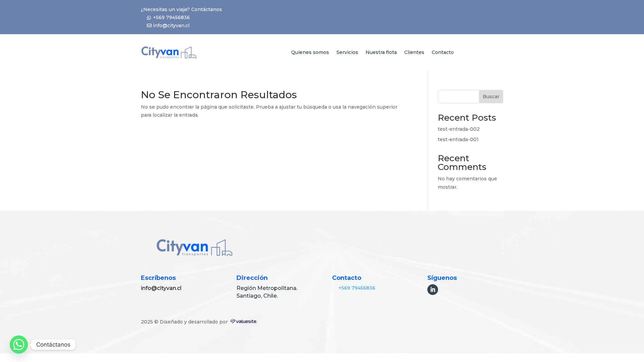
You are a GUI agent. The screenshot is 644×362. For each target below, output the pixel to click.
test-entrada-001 (458, 139)
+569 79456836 (171, 17)
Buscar (491, 97)
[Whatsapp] (19, 345)
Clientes (414, 52)
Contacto (443, 52)
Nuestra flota (381, 52)
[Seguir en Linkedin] (432, 289)
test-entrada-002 (459, 129)
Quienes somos (310, 52)
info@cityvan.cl (171, 25)
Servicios (347, 52)
